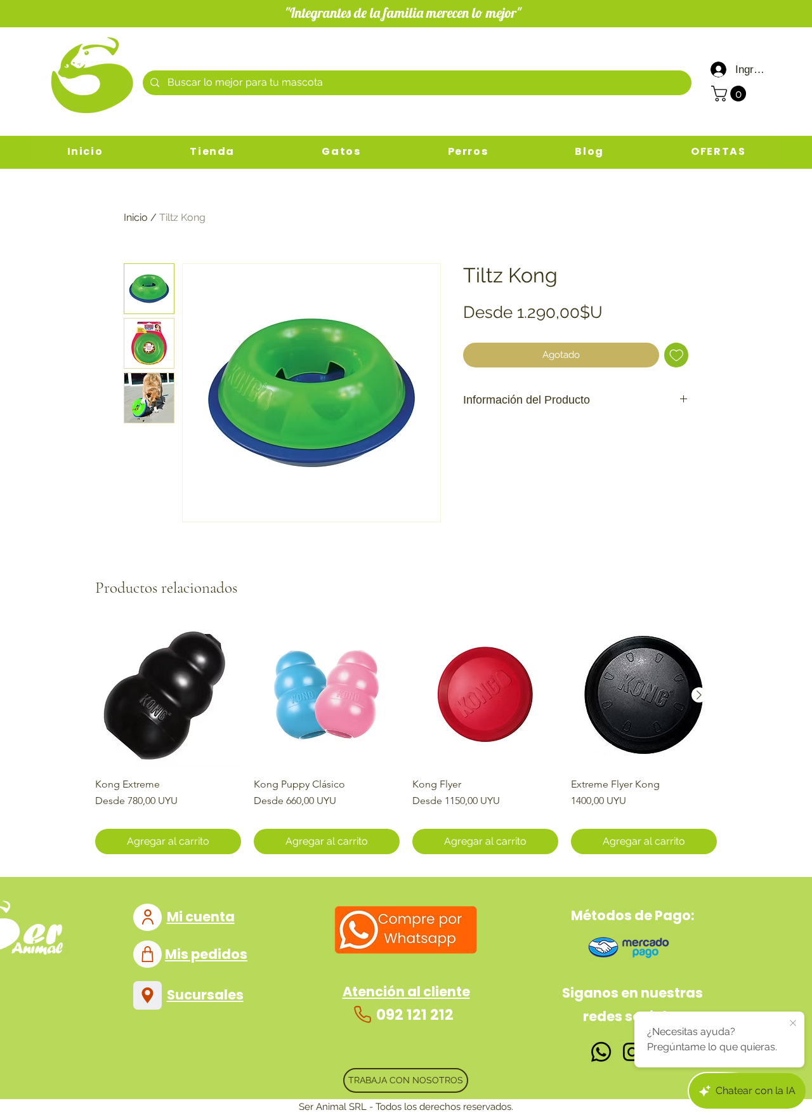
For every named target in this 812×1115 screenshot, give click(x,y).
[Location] (147, 995)
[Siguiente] (699, 695)
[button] (730, 94)
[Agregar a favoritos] (676, 355)
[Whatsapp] (601, 1051)
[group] (406, 738)
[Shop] (147, 954)
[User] (147, 917)
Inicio (136, 217)
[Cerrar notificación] (793, 1023)
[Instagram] (632, 1051)
